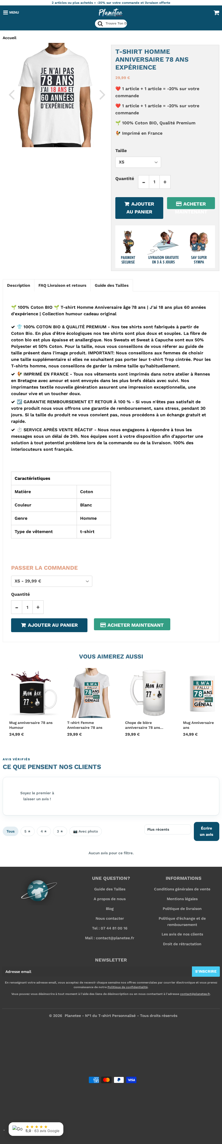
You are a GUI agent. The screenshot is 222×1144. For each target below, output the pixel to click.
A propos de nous (110, 899)
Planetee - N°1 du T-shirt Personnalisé (100, 1015)
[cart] (216, 12)
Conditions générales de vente (182, 889)
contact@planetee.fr (195, 994)
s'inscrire (206, 971)
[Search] (100, 23)
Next (102, 94)
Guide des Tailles (109, 889)
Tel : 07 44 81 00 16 (110, 928)
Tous (10, 831)
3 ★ (60, 831)
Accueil (9, 38)
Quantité (124, 178)
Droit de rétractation (182, 944)
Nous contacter (110, 918)
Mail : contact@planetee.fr (109, 938)
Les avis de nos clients (182, 934)
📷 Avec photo (85, 831)
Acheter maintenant (191, 205)
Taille (121, 150)
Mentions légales (182, 899)
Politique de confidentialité (127, 987)
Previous (11, 94)
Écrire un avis (206, 831)
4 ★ (44, 831)
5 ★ (27, 831)
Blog (110, 908)
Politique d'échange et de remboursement (182, 921)
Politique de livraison (182, 908)
